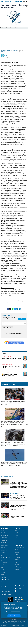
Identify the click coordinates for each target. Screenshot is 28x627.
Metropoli (3, 547)
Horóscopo (17, 569)
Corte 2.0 (3, 532)
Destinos (3, 574)
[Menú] (26, 1)
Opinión (5, 353)
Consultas (3, 577)
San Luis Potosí (18, 538)
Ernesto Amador (6, 356)
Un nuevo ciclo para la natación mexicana (9, 374)
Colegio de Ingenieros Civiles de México (9, 51)
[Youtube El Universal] (16, 588)
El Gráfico (17, 559)
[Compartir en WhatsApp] (13, 309)
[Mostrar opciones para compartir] (27, 6)
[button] (18, 1)
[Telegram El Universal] (15, 585)
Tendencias (3, 564)
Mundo (2, 543)
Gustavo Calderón (7, 364)
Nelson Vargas (6, 372)
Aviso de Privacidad (15, 611)
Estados (3, 549)
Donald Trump (4, 545)
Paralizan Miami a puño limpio (11, 358)
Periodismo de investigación (4, 536)
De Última (3, 586)
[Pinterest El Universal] (24, 588)
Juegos (16, 566)
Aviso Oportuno (18, 550)
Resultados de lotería (18, 572)
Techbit (2, 569)
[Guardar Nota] (20, 309)
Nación (2, 530)
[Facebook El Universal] (19, 585)
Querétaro (17, 537)
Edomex (17, 530)
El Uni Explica (4, 538)
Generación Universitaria (18, 556)
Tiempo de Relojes (5, 591)
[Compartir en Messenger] (15, 309)
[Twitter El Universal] (24, 585)
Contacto (14, 619)
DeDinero (17, 562)
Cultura (2, 560)
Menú (2, 570)
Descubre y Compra (19, 547)
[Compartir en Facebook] (8, 309)
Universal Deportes (5, 557)
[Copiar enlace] (17, 309)
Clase (2, 581)
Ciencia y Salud (4, 565)
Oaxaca (16, 532)
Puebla (16, 533)
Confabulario (4, 562)
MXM (2, 567)
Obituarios (17, 554)
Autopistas (3, 575)
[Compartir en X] (10, 309)
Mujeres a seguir (5, 533)
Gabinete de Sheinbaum (4, 541)
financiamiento (6, 302)
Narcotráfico (4, 550)
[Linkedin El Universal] (15, 591)
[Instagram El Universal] (20, 588)
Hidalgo (16, 535)
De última (3, 572)
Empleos (17, 552)
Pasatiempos (18, 567)
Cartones (3, 554)
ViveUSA (17, 564)
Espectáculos (4, 559)
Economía (3, 555)
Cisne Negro (4, 593)
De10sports (17, 560)
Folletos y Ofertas (19, 549)
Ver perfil (8, 57)
